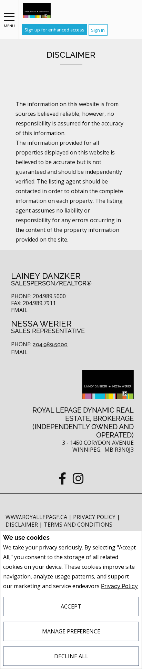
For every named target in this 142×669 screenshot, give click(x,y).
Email (19, 310)
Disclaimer (22, 524)
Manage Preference (71, 631)
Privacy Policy (119, 586)
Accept (71, 606)
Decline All (71, 656)
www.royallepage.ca (36, 517)
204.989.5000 (50, 344)
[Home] (36, 10)
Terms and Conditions (78, 524)
